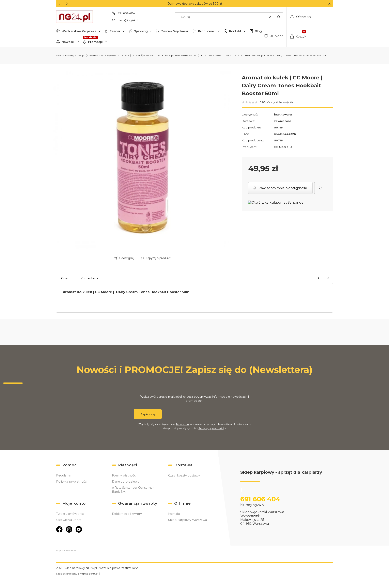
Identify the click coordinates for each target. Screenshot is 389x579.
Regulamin (182, 424)
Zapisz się (147, 414)
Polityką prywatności (211, 428)
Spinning (141, 31)
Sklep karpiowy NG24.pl (70, 55)
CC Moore (281, 146)
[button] (329, 4)
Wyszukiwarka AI (66, 550)
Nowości (68, 42)
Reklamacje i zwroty (127, 514)
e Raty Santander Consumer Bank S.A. (133, 490)
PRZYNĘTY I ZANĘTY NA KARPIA (140, 55)
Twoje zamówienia (70, 514)
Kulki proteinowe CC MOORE (218, 55)
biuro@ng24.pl (128, 20)
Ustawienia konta (68, 520)
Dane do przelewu (125, 481)
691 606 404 (126, 13)
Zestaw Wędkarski (175, 31)
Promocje (95, 42)
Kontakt (235, 31)
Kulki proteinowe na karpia (180, 55)
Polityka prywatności (71, 481)
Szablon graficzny (77, 573)
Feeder (115, 31)
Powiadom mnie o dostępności (283, 188)
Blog (258, 31)
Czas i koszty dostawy (184, 475)
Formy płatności (124, 475)
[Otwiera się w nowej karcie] (59, 529)
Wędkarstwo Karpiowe (79, 31)
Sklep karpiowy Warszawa (187, 520)
